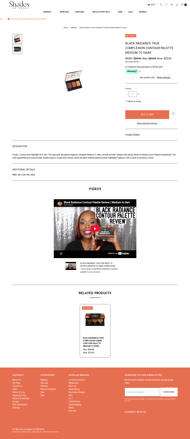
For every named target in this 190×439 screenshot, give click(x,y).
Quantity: (128, 89)
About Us (16, 380)
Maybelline (73, 383)
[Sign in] (176, 4)
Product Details (132, 134)
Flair (41, 432)
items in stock (133, 101)
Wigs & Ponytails (101, 12)
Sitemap (16, 407)
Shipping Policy (19, 395)
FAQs (14, 389)
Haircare (80, 12)
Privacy (15, 401)
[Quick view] (105, 309)
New (120, 12)
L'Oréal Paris (74, 401)
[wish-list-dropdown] (173, 113)
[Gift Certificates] (171, 4)
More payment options (147, 123)
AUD (152, 4)
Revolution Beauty (77, 392)
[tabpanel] (95, 330)
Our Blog (16, 383)
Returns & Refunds (20, 398)
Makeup (47, 12)
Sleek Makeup (75, 404)
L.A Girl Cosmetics (77, 380)
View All (72, 411)
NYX (70, 395)
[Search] (160, 4)
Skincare (64, 12)
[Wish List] (166, 4)
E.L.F (71, 398)
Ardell (71, 407)
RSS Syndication (19, 404)
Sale (130, 12)
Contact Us (17, 386)
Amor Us (72, 386)
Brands (143, 12)
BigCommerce (54, 432)
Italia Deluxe (74, 389)
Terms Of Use (18, 392)
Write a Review (163, 77)
